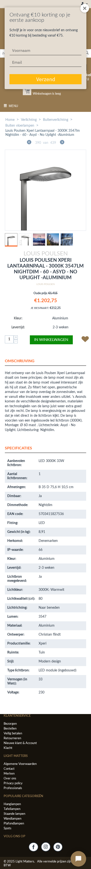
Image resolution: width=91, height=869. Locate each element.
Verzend (45, 79)
